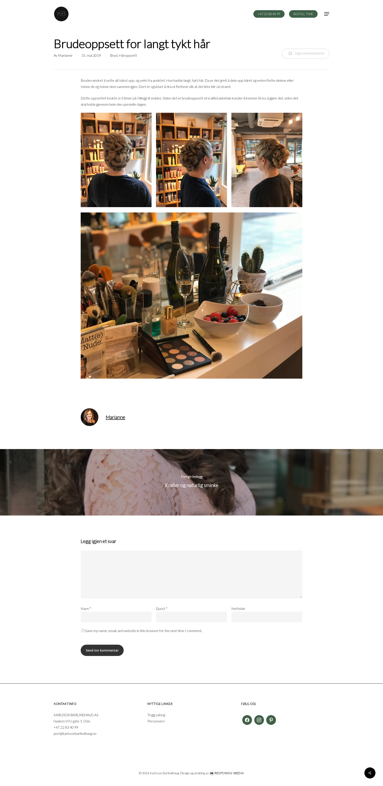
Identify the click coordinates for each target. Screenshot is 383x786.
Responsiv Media (229, 773)
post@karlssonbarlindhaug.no (75, 733)
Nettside (238, 608)
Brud (113, 55)
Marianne (65, 55)
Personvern (156, 721)
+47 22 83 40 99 (66, 727)
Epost (161, 608)
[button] (327, 14)
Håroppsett (128, 55)
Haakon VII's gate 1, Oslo (72, 721)
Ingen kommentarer (309, 53)
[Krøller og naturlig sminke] (191, 482)
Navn (86, 608)
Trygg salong (156, 715)
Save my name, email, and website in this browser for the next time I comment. (143, 630)
